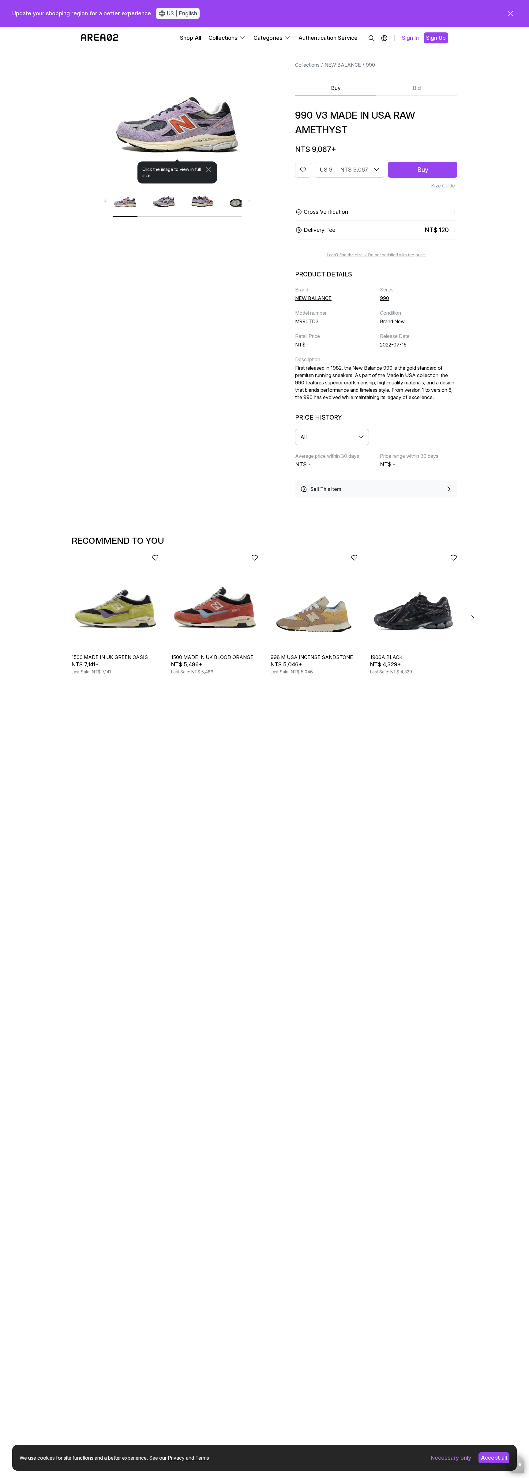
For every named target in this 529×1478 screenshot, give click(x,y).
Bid (417, 88)
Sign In (410, 38)
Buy (336, 88)
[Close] (208, 169)
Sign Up (436, 38)
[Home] (99, 38)
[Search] (371, 38)
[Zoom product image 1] (177, 116)
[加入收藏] (303, 170)
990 (370, 65)
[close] (511, 13)
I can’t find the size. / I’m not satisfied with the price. (376, 254)
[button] (384, 38)
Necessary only (451, 1457)
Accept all (494, 1457)
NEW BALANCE (343, 65)
